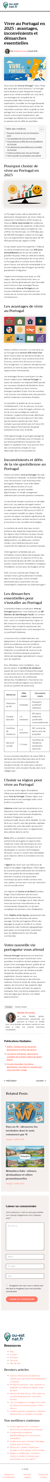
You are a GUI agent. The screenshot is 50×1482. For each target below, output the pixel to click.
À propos (8, 1007)
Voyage (9, 1139)
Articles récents (21, 1007)
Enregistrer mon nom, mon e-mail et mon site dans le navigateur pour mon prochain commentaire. (24, 1288)
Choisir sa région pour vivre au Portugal (23, 153)
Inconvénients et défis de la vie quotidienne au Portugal (25, 142)
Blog (12, 1351)
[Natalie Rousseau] (11, 1017)
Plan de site (15, 1363)
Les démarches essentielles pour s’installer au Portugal (24, 148)
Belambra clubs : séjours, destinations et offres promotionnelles (21, 1175)
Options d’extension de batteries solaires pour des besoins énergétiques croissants (28, 1378)
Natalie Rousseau (26, 1012)
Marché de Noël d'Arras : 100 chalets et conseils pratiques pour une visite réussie (27, 1396)
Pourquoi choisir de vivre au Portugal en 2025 (23, 134)
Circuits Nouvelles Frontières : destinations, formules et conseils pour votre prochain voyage (24, 1067)
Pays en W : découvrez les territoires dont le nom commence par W (22, 1131)
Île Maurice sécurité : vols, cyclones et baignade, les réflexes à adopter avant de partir (27, 1387)
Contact (13, 1354)
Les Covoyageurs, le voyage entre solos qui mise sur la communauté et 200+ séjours (27, 1405)
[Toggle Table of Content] (40, 129)
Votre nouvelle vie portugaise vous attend (24, 156)
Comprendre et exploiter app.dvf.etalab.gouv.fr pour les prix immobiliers (25, 1435)
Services (14, 1360)
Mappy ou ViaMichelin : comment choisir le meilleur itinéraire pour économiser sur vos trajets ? (25, 1456)
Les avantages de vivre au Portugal (21, 138)
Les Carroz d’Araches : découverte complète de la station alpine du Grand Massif (24, 1057)
